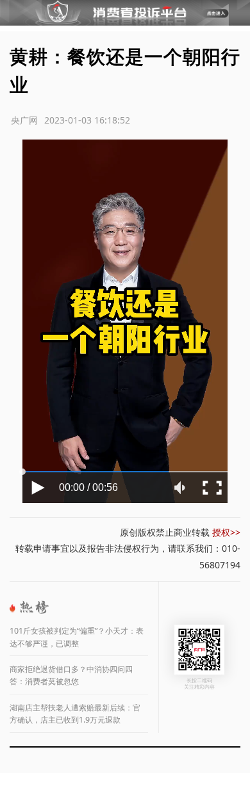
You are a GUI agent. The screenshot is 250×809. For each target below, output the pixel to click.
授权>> (226, 532)
